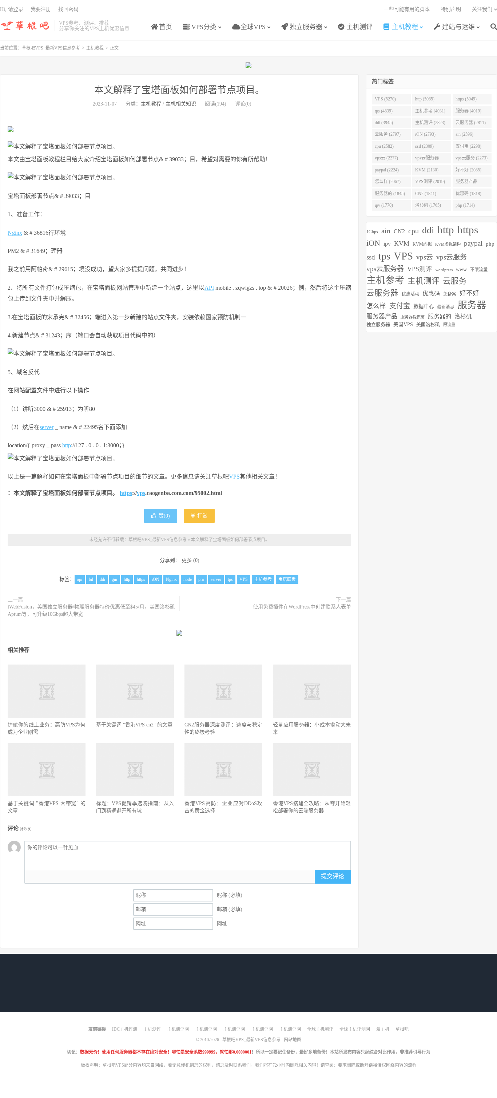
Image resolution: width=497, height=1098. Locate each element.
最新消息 (445, 307)
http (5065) (424, 99)
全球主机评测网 (354, 1029)
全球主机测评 (320, 1029)
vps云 (424, 257)
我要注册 (41, 9)
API (209, 288)
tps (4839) (384, 111)
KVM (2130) (426, 170)
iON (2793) (425, 134)
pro (201, 579)
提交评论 (332, 876)
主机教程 (404, 27)
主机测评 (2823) (430, 122)
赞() (164, 516)
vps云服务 (451, 257)
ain (385, 231)
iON (155, 579)
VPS (234, 476)
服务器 (472, 305)
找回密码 (68, 9)
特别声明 (451, 9)
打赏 (201, 516)
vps (141, 493)
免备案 (449, 294)
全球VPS (252, 27)
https (126, 493)
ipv (387, 244)
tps (230, 579)
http (66, 445)
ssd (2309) (424, 146)
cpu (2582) (384, 146)
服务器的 (439, 316)
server (46, 427)
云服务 (455, 281)
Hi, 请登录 (11, 9)
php (490, 244)
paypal (473, 243)
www (461, 269)
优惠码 (431, 293)
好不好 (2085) (468, 170)
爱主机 (382, 1029)
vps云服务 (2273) (472, 157)
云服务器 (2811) (471, 122)
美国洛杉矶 (428, 324)
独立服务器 (305, 27)
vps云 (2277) (386, 157)
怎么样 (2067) (388, 181)
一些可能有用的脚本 (407, 9)
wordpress (444, 270)
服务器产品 (381, 316)
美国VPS (403, 324)
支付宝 (399, 306)
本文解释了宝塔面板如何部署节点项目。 (179, 90)
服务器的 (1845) (390, 193)
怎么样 (376, 306)
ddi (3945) (384, 122)
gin (114, 579)
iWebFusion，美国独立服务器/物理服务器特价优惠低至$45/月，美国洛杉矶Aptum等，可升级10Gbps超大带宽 (91, 610)
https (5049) (466, 99)
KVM (401, 243)
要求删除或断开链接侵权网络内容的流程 (377, 1065)
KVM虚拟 (422, 244)
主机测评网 (178, 1029)
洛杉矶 (463, 316)
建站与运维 (457, 27)
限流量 (449, 324)
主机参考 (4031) (430, 111)
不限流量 (479, 269)
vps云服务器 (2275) (427, 159)
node (187, 579)
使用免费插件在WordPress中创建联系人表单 (302, 607)
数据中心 (423, 306)
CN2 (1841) (425, 193)
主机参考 (263, 579)
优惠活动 (410, 294)
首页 (164, 27)
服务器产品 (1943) (466, 183)
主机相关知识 (181, 104)
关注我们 (482, 9)
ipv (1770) (384, 205)
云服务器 (382, 293)
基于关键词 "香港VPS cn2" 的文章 (134, 725)
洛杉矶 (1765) (428, 205)
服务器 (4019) (468, 111)
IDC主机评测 (124, 1029)
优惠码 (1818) (468, 193)
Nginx (15, 233)
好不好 (469, 293)
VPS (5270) (385, 99)
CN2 (399, 231)
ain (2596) (464, 134)
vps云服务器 (385, 269)
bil (91, 579)
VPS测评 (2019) (430, 181)
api (79, 579)
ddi (102, 579)
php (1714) (465, 205)
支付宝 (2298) (468, 146)
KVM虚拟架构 (448, 244)
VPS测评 (419, 269)
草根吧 (402, 1029)
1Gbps (372, 231)
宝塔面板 (287, 579)
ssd (370, 257)
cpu (413, 231)
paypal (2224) (387, 170)
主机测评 (359, 27)
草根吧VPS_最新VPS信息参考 (25, 26)
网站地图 (292, 1039)
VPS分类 (203, 27)
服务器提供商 (413, 317)
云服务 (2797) (388, 134)
